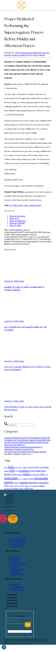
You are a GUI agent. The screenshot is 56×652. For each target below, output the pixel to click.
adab (5, 467)
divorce (31, 467)
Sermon (32, 447)
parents (31, 479)
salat (26, 205)
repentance (43, 482)
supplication (7, 488)
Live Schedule (18, 541)
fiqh (12, 470)
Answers (45, 53)
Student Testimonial (17, 572)
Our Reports (17, 587)
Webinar (25, 452)
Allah (11, 467)
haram (7, 474)
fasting (6, 471)
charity (20, 467)
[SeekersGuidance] (21, 5)
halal (38, 470)
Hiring (23, 442)
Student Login (18, 543)
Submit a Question (22, 449)
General (7, 55)
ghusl (16, 471)
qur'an (24, 482)
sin (30, 486)
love (46, 475)
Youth (31, 452)
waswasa (15, 488)
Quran (20, 447)
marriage (11, 478)
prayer (20, 205)
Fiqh (43, 440)
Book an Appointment (18, 567)
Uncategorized (16, 452)
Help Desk (16, 546)
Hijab (18, 442)
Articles (14, 438)
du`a (37, 467)
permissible (41, 478)
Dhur (15, 205)
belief (16, 467)
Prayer (29, 55)
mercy (20, 479)
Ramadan (33, 482)
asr (11, 205)
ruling (6, 486)
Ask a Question (18, 564)
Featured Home (35, 440)
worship (21, 488)
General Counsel (19, 55)
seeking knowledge (19, 486)
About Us (15, 584)
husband (14, 475)
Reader (26, 447)
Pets (39, 442)
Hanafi (43, 471)
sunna (42, 485)
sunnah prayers (35, 205)
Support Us (12, 517)
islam (28, 442)
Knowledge (35, 474)
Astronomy (22, 438)
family (46, 467)
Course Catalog (19, 539)
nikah (25, 479)
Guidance (24, 470)
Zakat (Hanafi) (40, 452)
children (25, 467)
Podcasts (15, 559)
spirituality (35, 486)
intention (19, 475)
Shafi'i (27, 486)
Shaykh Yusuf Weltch (30, 53)
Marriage (34, 442)
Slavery (12, 449)
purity (16, 482)
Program (14, 447)
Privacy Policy (18, 589)
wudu (26, 488)
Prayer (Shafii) (39, 55)
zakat (31, 488)
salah (11, 486)
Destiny (25, 440)
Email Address (19, 616)
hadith (32, 471)
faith (41, 467)
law (42, 474)
